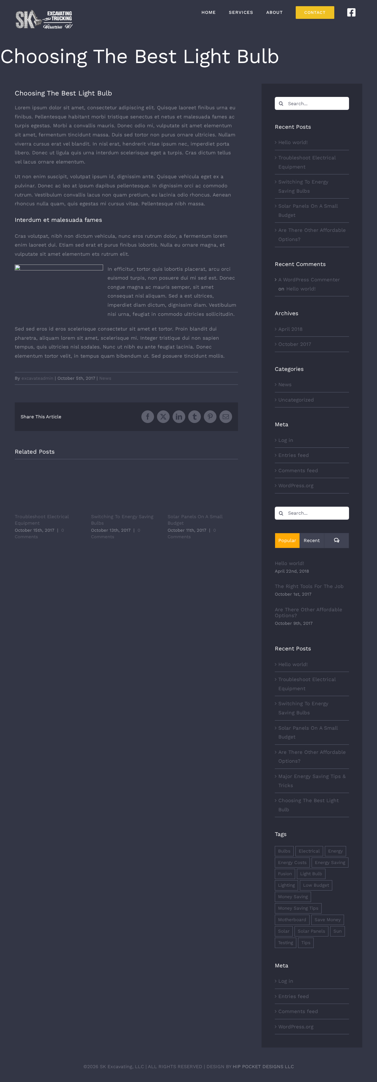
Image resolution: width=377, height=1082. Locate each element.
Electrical (309, 851)
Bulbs (284, 851)
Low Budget (316, 885)
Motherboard (292, 919)
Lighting (286, 885)
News (105, 378)
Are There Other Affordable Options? (308, 612)
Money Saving (293, 896)
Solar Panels (311, 931)
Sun (337, 931)
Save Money (328, 919)
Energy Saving (330, 862)
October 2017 (294, 344)
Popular (287, 540)
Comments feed (298, 470)
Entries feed (293, 455)
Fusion (285, 873)
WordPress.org (295, 485)
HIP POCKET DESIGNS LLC (263, 1066)
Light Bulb (311, 873)
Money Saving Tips (298, 908)
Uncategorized (296, 400)
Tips (305, 942)
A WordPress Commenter (309, 280)
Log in (285, 440)
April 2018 (290, 329)
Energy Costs (292, 862)
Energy (335, 851)
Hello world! (293, 142)
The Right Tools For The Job (309, 586)
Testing (285, 942)
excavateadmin (37, 378)
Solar (284, 931)
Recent (312, 540)
